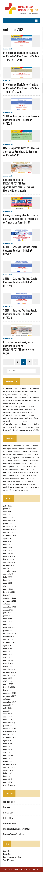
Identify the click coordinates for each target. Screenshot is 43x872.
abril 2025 (7, 514)
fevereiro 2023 (9, 592)
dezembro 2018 (9, 728)
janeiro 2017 (8, 761)
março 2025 (8, 517)
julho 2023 (7, 577)
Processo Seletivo (9, 823)
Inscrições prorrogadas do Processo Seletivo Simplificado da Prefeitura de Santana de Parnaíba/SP (21, 218)
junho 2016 (7, 776)
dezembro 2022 (9, 598)
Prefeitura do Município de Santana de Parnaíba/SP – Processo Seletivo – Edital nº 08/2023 (19, 466)
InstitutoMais (7, 49)
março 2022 (8, 624)
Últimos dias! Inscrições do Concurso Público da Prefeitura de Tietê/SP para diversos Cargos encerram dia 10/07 (19, 409)
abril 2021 (7, 657)
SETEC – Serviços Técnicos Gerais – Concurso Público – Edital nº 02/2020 (21, 250)
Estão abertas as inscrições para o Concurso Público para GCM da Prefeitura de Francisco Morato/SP (21, 448)
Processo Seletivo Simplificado (14, 834)
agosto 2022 (8, 610)
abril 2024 (7, 550)
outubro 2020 (9, 675)
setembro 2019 (9, 702)
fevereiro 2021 (9, 663)
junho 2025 (7, 508)
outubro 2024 (9, 532)
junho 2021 (7, 651)
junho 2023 (7, 580)
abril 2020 (7, 681)
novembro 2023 (9, 565)
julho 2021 (7, 648)
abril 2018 (7, 752)
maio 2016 (7, 779)
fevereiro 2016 (9, 785)
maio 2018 (7, 749)
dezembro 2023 (9, 562)
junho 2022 (7, 615)
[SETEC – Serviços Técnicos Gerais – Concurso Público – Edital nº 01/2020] (21, 108)
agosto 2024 (8, 538)
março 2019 (8, 719)
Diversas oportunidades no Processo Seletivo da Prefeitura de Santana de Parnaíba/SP (21, 151)
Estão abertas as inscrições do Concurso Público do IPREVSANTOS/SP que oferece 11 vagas (20, 347)
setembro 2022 (9, 607)
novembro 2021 (9, 636)
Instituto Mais (8, 812)
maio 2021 (7, 654)
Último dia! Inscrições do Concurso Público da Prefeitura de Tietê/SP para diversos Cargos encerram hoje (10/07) (21, 391)
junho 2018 (7, 746)
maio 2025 (7, 511)
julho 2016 (7, 773)
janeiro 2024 (8, 559)
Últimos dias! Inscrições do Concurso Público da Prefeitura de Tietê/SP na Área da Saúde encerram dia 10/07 (20, 418)
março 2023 (8, 589)
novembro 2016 (9, 764)
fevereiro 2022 (9, 627)
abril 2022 (7, 621)
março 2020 (8, 684)
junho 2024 (7, 544)
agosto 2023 (8, 574)
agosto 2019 (8, 705)
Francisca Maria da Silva (13, 454)
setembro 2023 (9, 571)
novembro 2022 (9, 601)
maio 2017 (7, 758)
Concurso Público (9, 801)
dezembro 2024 (9, 526)
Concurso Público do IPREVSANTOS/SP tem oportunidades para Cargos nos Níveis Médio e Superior (18, 185)
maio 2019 (7, 713)
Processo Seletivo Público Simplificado (16, 828)
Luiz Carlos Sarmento (12, 445)
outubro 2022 (9, 604)
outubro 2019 (9, 699)
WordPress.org (9, 860)
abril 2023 (7, 586)
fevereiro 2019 (9, 722)
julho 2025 (7, 506)
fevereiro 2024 (9, 556)
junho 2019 (7, 711)
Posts (7, 854)
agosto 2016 (8, 770)
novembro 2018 (9, 731)
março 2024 (8, 553)
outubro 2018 (9, 734)
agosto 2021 (8, 645)
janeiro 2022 (8, 630)
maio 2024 (7, 547)
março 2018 (8, 755)
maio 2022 (7, 618)
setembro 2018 (9, 737)
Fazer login (7, 851)
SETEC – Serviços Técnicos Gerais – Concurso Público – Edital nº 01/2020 (21, 119)
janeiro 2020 (8, 690)
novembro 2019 (9, 696)
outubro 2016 (9, 767)
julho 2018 (7, 743)
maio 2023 (7, 583)
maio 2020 (7, 678)
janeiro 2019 (8, 725)
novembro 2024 (9, 529)
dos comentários (12, 857)
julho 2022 (7, 612)
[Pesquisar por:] (21, 370)
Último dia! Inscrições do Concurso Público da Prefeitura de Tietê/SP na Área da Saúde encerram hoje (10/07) (21, 400)
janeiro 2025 (8, 523)
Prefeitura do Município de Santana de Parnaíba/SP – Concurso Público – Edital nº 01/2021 (21, 88)
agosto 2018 (8, 740)
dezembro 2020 (9, 669)
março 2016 (8, 782)
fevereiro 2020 (9, 687)
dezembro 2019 (9, 693)
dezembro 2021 (9, 633)
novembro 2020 (9, 672)
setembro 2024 (9, 535)
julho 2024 (7, 541)
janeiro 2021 (8, 666)
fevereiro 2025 (9, 520)
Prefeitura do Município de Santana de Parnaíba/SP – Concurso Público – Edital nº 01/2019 (21, 56)
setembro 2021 (9, 642)
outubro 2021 (9, 639)
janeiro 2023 (8, 595)
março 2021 (8, 660)
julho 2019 (7, 708)
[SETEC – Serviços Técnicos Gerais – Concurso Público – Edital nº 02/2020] (21, 239)
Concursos (6, 807)
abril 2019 (7, 716)
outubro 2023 (9, 568)
